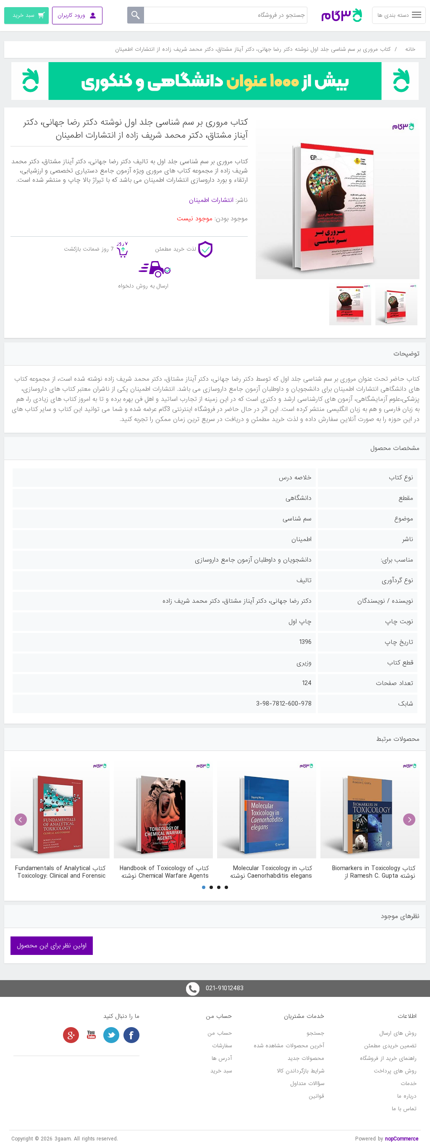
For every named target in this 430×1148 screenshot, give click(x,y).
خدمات (409, 1084)
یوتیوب (91, 1035)
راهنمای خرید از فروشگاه (388, 1058)
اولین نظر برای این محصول (52, 946)
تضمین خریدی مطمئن (390, 1046)
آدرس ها (222, 1058)
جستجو (315, 1033)
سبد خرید (221, 1071)
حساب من (220, 1033)
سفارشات (222, 1046)
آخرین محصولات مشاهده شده (289, 1046)
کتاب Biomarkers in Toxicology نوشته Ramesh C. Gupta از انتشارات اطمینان (373, 872)
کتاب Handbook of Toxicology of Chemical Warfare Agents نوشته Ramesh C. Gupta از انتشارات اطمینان (164, 872)
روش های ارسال (398, 1033)
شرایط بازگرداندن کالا (300, 1071)
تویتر (111, 1035)
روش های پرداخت (395, 1071)
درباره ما (407, 1096)
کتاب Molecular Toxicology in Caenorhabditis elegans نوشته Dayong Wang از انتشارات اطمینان (267, 872)
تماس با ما (404, 1109)
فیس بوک (131, 1035)
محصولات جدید (306, 1058)
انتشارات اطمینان (211, 200)
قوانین (316, 1096)
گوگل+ (71, 1035)
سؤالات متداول (307, 1084)
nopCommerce (402, 1139)
